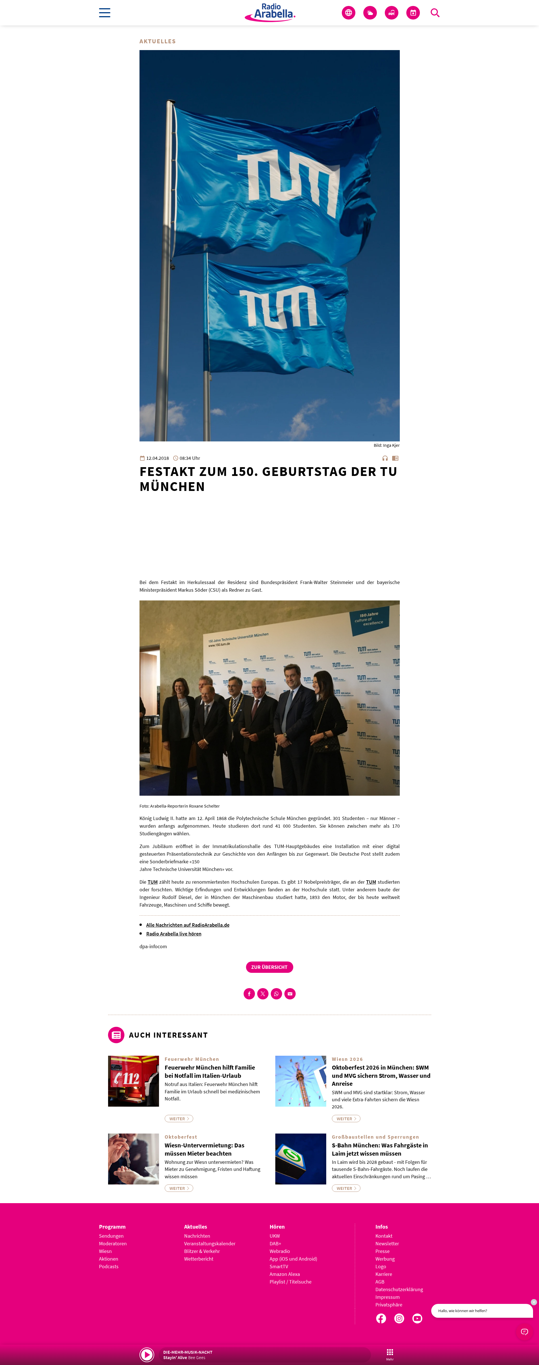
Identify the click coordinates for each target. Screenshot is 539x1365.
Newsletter (387, 1243)
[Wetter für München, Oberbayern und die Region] (370, 13)
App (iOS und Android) (293, 1258)
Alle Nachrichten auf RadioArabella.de (187, 925)
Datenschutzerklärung (399, 1289)
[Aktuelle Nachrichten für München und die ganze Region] (348, 13)
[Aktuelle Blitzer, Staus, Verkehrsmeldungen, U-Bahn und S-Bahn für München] (391, 13)
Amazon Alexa (285, 1274)
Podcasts (109, 1266)
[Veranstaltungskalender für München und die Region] (413, 13)
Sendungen (111, 1236)
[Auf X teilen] (263, 993)
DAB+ (275, 1243)
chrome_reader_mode (395, 458)
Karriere (383, 1274)
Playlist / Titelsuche (291, 1281)
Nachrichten (197, 1236)
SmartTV (279, 1266)
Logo (380, 1266)
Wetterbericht (198, 1258)
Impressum (387, 1297)
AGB (380, 1281)
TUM (153, 882)
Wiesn (105, 1251)
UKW (275, 1236)
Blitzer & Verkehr (202, 1251)
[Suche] (435, 13)
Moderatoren (113, 1243)
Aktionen (108, 1258)
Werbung (385, 1258)
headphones (385, 458)
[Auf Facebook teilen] (249, 993)
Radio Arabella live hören (173, 933)
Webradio (280, 1251)
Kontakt (383, 1236)
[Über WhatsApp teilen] (276, 993)
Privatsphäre (388, 1304)
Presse (382, 1251)
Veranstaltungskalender (209, 1243)
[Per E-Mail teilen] (290, 993)
